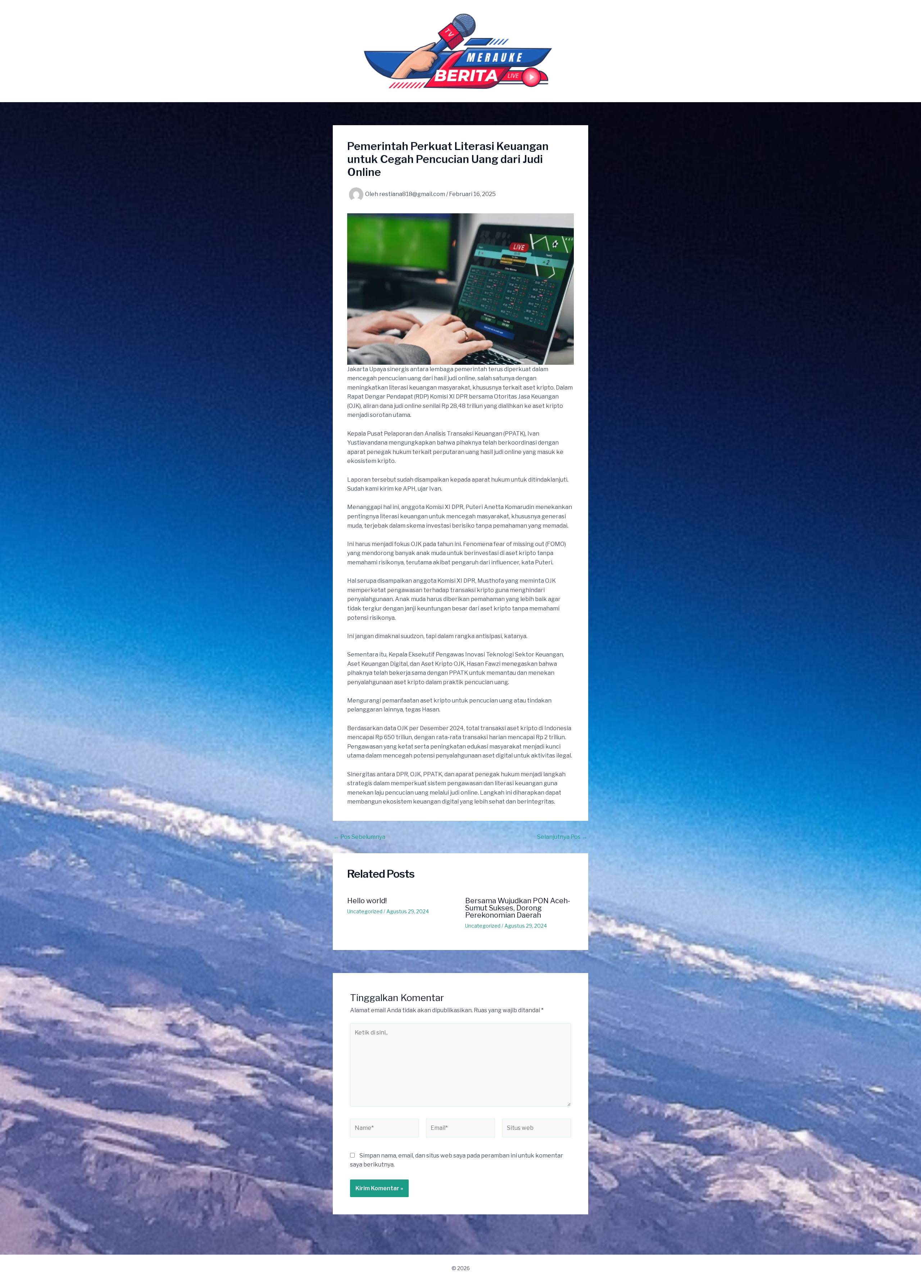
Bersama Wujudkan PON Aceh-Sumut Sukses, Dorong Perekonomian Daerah (517, 907)
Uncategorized (364, 911)
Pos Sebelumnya (359, 837)
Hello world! (367, 900)
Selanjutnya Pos (562, 837)
